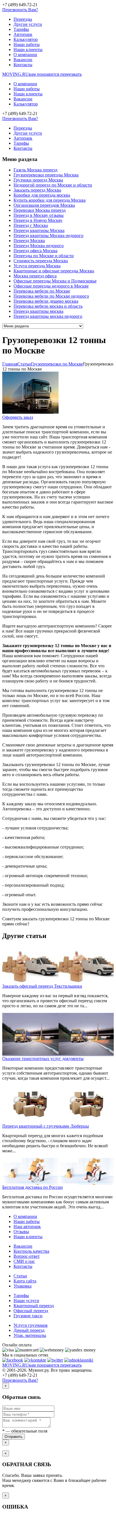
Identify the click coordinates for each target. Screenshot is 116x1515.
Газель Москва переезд (35, 169)
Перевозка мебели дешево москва (46, 301)
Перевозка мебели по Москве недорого (51, 296)
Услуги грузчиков (31, 1325)
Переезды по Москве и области (44, 255)
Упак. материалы (30, 1335)
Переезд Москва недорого (39, 245)
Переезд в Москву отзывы (39, 215)
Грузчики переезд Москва (38, 180)
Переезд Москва (29, 240)
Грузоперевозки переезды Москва (46, 175)
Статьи (20, 1275)
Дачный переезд (29, 1330)
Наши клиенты (28, 49)
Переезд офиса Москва (35, 250)
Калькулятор (26, 39)
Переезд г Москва (31, 225)
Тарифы (21, 29)
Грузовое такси (28, 1315)
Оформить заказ (17, 417)
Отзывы (21, 1231)
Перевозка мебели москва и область (48, 306)
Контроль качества (31, 1251)
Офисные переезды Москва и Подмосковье (55, 281)
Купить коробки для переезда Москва (50, 200)
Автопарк (23, 34)
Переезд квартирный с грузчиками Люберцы (45, 1126)
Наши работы (27, 44)
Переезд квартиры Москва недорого (48, 235)
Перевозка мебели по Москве (42, 291)
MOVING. (42, 74)
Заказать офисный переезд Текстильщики (42, 986)
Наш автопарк (27, 1226)
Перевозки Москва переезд (40, 210)
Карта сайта (25, 1281)
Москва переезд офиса (35, 275)
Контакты (23, 64)
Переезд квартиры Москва (39, 230)
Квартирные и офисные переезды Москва (54, 270)
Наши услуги (26, 1300)
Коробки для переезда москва (42, 195)
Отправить (14, 1436)
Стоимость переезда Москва (41, 260)
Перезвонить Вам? (20, 9)
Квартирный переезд (34, 1305)
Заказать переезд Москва (37, 190)
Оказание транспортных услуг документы (43, 1058)
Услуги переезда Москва (37, 265)
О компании (25, 54)
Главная (9, 364)
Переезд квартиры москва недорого (48, 316)
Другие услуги (28, 24)
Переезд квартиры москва (38, 311)
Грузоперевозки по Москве (57, 364)
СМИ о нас (24, 1261)
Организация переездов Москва (44, 205)
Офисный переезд (31, 1310)
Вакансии (23, 59)
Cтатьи (24, 364)
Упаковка (23, 1286)
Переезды (23, 19)
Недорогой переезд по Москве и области (53, 185)
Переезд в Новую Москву (38, 220)
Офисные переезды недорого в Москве (51, 286)
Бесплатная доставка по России (32, 1187)
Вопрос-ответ (27, 1256)
